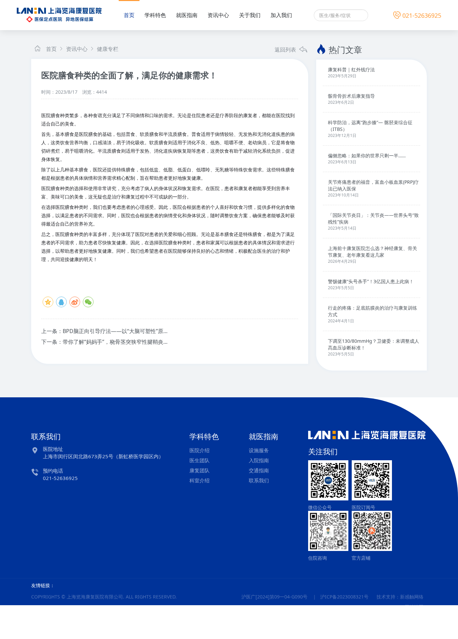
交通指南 (259, 470)
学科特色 (155, 15)
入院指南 (259, 460)
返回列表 (286, 49)
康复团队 (199, 470)
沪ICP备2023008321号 (344, 596)
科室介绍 (199, 480)
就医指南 (186, 15)
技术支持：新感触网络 (400, 596)
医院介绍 (199, 450)
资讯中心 (218, 15)
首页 (129, 15)
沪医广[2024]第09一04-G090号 (274, 596)
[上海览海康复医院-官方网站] (59, 14)
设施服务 (259, 450)
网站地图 (414, 607)
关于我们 (250, 15)
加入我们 (281, 15)
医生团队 (199, 460)
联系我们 (259, 480)
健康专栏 (107, 49)
